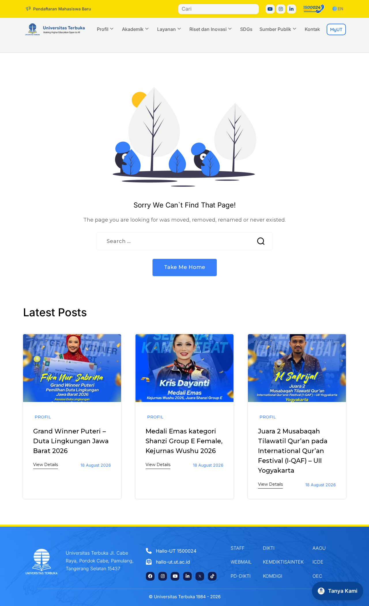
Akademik (133, 29)
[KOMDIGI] (283, 576)
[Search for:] (173, 241)
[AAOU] (324, 548)
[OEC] (324, 576)
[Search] (253, 9)
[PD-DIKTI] (242, 576)
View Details (45, 464)
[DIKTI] (283, 548)
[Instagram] (280, 9)
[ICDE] (324, 562)
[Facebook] (150, 576)
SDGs (246, 29)
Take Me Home (184, 267)
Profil (102, 29)
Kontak (312, 29)
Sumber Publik (275, 29)
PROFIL (43, 417)
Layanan (166, 29)
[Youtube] (270, 9)
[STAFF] (242, 548)
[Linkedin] (291, 9)
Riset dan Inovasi (208, 29)
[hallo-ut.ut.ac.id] (182, 562)
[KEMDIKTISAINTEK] (283, 562)
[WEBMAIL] (242, 562)
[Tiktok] (212, 576)
